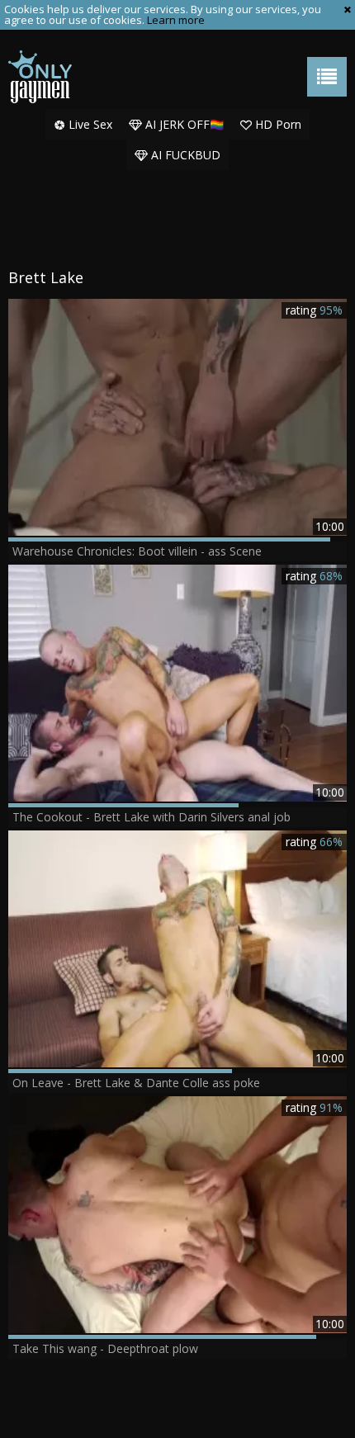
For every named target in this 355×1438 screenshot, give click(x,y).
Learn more (176, 19)
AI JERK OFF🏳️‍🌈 (183, 124)
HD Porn (276, 124)
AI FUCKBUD (184, 155)
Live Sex (88, 124)
